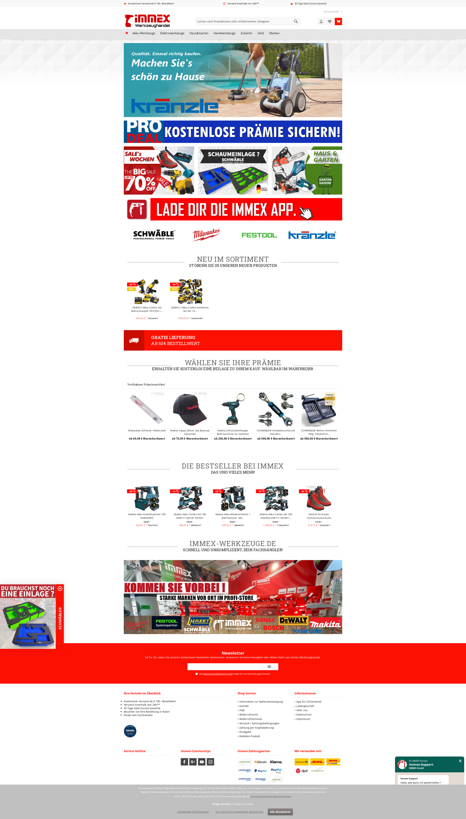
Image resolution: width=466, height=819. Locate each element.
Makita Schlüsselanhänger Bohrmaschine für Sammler (233, 432)
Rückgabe (245, 732)
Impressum (303, 719)
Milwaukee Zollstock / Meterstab (147, 430)
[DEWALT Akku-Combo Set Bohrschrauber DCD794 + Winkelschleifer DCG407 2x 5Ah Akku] (147, 291)
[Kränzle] (312, 235)
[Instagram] (210, 761)
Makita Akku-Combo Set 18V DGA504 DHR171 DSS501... (276, 516)
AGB (241, 710)
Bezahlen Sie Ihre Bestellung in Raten (147, 711)
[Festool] (259, 235)
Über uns (302, 710)
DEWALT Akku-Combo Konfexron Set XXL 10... (190, 309)
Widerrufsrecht (248, 714)
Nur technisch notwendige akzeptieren (239, 812)
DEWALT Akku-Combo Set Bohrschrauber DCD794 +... (147, 309)
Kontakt (244, 706)
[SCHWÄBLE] (153, 235)
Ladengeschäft (305, 706)
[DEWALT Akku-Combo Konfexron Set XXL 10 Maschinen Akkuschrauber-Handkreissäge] (190, 291)
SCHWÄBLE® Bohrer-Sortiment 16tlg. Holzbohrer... (319, 432)
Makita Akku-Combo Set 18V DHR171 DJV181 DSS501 (190, 516)
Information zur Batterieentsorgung (261, 701)
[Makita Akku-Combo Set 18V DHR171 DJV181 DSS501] (190, 498)
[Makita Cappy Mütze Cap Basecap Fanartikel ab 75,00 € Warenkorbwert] (190, 409)
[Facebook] (184, 761)
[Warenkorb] (338, 21)
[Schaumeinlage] (28, 616)
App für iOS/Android (308, 701)
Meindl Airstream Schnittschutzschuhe (319, 516)
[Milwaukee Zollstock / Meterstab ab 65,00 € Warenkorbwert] (147, 409)
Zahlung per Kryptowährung (256, 727)
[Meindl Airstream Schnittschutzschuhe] (319, 498)
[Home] (127, 33)
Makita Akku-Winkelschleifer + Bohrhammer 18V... (233, 516)
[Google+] (193, 761)
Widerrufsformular (250, 719)
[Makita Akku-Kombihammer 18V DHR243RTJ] (147, 498)
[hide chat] (460, 761)
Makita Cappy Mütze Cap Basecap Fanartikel (190, 432)
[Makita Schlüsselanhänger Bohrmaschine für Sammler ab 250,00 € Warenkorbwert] (233, 409)
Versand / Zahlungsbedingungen (259, 723)
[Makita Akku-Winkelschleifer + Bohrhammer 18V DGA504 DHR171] (233, 498)
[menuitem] (331, 11)
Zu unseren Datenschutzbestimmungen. (270, 796)
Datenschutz (304, 714)
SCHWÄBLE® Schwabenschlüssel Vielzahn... (276, 432)
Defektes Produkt (249, 736)
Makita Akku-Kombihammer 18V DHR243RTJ (147, 516)
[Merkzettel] (330, 21)
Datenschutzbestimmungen (218, 673)
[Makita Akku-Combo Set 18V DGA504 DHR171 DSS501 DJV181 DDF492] (276, 498)
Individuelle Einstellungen (193, 812)
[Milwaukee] (206, 235)
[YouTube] (201, 761)
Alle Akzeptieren (280, 812)
